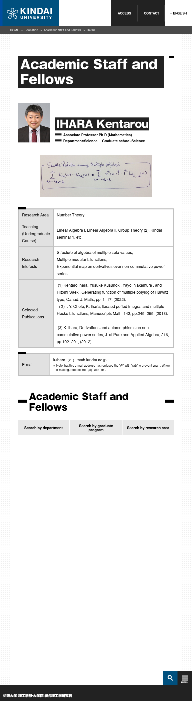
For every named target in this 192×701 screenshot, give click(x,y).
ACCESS (124, 13)
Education (31, 30)
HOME (14, 30)
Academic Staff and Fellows (62, 30)
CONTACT (151, 13)
